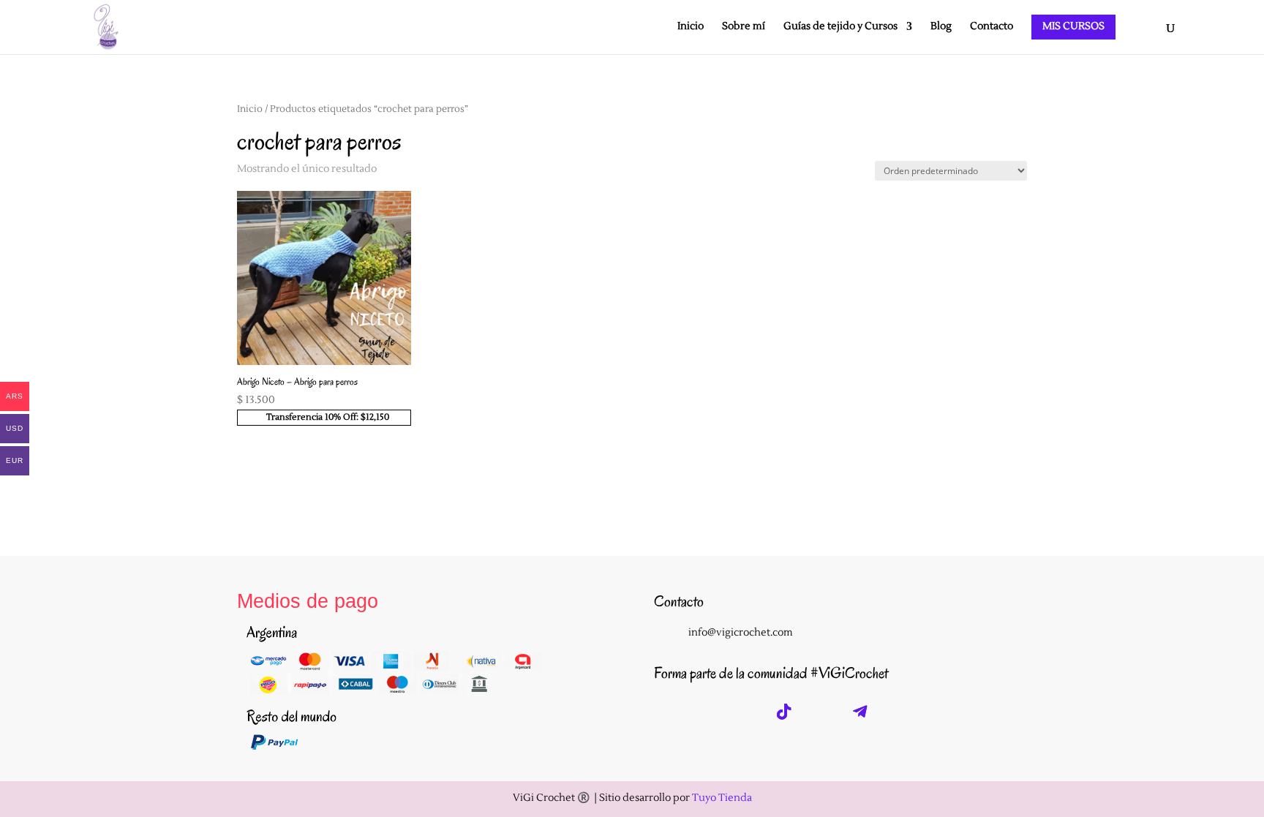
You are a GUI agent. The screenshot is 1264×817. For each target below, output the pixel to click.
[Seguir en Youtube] (746, 712)
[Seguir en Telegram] (860, 712)
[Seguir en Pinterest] (822, 712)
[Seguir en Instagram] (670, 712)
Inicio (690, 27)
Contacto (991, 27)
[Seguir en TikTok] (784, 712)
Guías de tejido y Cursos (840, 27)
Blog (941, 27)
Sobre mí (743, 27)
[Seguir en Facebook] (708, 712)
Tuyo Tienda (722, 798)
